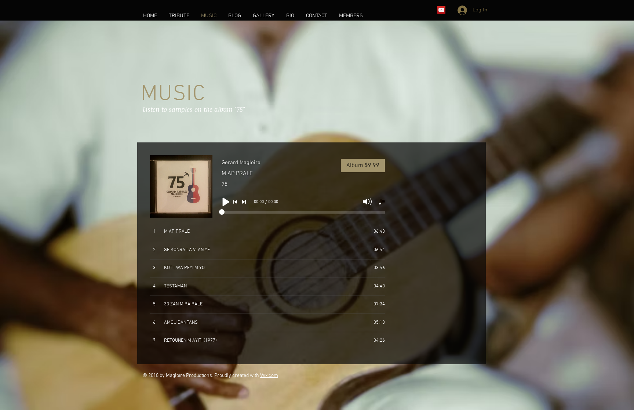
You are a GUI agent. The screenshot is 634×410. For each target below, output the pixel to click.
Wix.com (269, 376)
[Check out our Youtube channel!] (441, 10)
